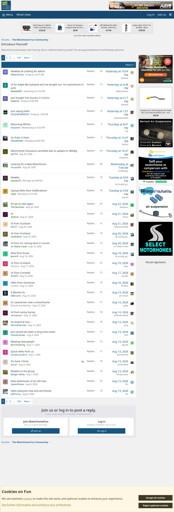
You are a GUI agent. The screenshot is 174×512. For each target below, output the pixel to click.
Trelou (125, 217)
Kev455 (125, 276)
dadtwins (124, 207)
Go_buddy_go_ (121, 184)
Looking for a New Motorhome (28, 164)
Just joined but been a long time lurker (33, 331)
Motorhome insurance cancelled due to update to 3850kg (44, 150)
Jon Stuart (123, 295)
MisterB (124, 78)
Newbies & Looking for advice (28, 71)
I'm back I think (20, 361)
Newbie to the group (23, 371)
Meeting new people (22, 341)
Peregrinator (122, 374)
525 (19, 57)
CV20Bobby (123, 171)
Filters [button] (128, 64)
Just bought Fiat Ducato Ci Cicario (30, 97)
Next (26, 57)
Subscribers (78, 35)
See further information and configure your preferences (36, 505)
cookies (27, 498)
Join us (37, 430)
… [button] (14, 57)
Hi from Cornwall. (21, 272)
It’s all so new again (22, 203)
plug (126, 325)
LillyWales (123, 157)
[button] (170, 15)
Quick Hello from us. (22, 351)
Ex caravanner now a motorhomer (30, 302)
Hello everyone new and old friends (31, 390)
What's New (23, 14)
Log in (103, 430)
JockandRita (123, 364)
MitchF (125, 197)
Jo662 (125, 305)
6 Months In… (19, 292)
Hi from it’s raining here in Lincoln (30, 243)
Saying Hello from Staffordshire (29, 190)
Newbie (15, 177)
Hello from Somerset (23, 282)
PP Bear (124, 285)
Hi (12, 213)
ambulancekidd (121, 118)
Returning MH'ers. (21, 124)
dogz (126, 266)
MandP (125, 345)
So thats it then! (20, 137)
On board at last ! (21, 322)
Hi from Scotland (20, 223)
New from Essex (20, 253)
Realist (125, 144)
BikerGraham (122, 91)
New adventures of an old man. (29, 381)
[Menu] (7, 15)
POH (126, 335)
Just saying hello (20, 111)
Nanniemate (122, 354)
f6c (126, 131)
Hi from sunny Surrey (23, 312)
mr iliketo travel (121, 246)
